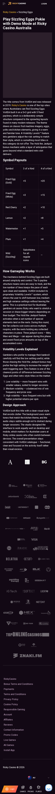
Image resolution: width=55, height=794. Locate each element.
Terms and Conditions (15, 694)
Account (8, 714)
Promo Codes (11, 735)
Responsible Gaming (14, 709)
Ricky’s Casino (19, 105)
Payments (9, 689)
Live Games (10, 740)
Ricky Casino (9, 12)
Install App (9, 750)
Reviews (8, 724)
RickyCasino (10, 679)
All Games (9, 745)
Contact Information (14, 729)
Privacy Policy (11, 699)
